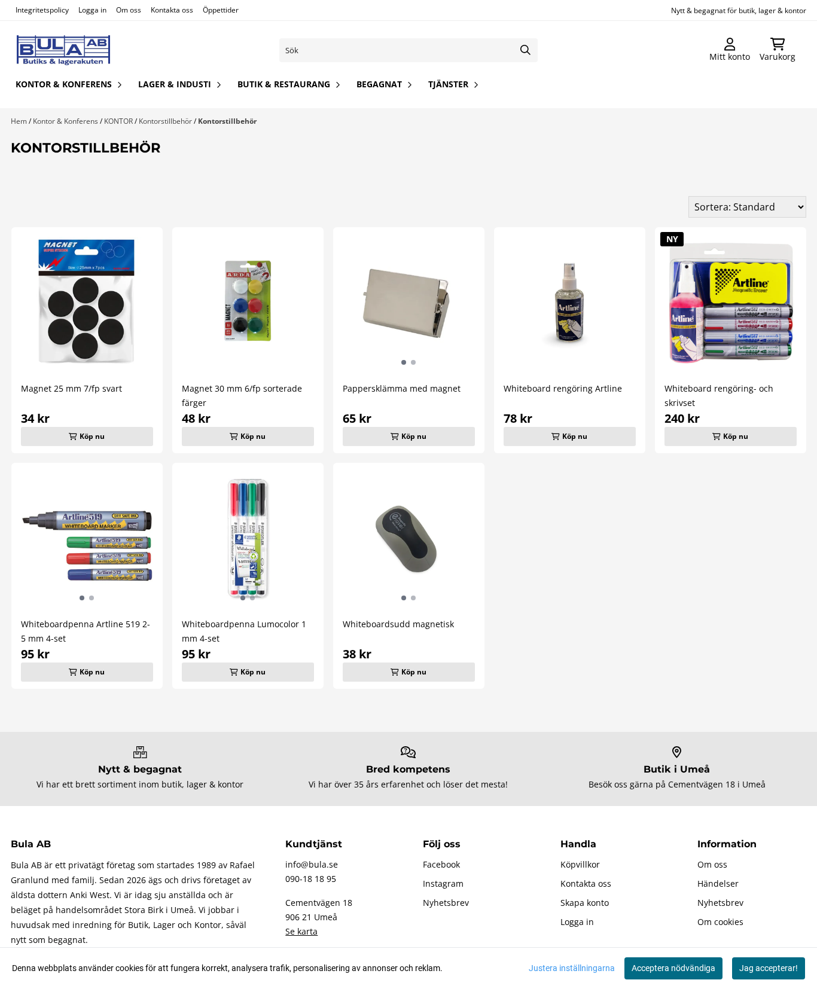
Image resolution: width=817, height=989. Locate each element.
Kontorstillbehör (166, 121)
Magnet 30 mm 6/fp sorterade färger (242, 395)
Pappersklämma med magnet (402, 388)
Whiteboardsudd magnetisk (398, 624)
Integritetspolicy (42, 10)
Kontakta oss (172, 10)
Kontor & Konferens (66, 121)
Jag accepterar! (768, 968)
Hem (20, 121)
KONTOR (119, 121)
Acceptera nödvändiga (673, 968)
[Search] (526, 50)
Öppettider (221, 10)
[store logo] (63, 50)
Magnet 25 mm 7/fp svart (71, 388)
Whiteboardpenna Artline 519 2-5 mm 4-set (85, 631)
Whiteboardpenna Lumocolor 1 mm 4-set (244, 631)
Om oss (128, 10)
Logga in (92, 10)
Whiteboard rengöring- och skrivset (718, 395)
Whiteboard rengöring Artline (563, 388)
